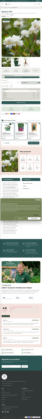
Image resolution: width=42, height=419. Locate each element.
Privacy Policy (25, 399)
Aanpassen (20, 218)
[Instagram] (3, 412)
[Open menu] (3, 4)
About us (3, 390)
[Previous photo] (3, 37)
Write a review (6, 316)
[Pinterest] (8, 412)
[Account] (37, 4)
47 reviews (12, 14)
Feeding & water (26, 188)
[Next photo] (39, 37)
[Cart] (39, 4)
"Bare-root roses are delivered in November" (20, 0)
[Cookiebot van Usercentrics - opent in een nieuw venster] (36, 200)
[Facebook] (5, 412)
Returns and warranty (26, 397)
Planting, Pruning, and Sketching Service (10, 395)
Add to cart (34, 142)
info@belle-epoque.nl (7, 408)
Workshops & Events (6, 392)
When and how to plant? (27, 183)
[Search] (35, 4)
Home (3, 7)
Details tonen (36, 215)
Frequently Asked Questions (27, 390)
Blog (2, 401)
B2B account (4, 397)
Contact (3, 399)
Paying (23, 392)
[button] (6, 62)
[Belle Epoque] (8, 4)
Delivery (23, 395)
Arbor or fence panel (8, 7)
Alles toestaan (34, 218)
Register (24, 366)
